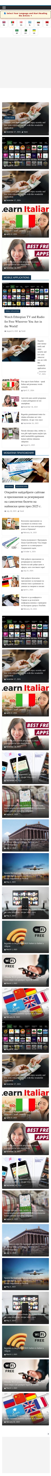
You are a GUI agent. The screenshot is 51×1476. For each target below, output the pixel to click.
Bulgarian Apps (21, 479)
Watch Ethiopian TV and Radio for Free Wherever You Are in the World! (25, 153)
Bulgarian (9, 479)
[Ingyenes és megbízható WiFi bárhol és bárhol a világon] (25, 929)
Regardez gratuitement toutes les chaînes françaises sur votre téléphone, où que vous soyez (25, 903)
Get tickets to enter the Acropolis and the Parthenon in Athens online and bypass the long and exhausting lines (25, 835)
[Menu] (4, 8)
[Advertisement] (25, 62)
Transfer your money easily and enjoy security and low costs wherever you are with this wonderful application (24, 187)
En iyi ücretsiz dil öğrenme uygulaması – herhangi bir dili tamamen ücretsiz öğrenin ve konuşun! (24, 1005)
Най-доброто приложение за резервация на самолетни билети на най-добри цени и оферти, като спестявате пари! (33, 555)
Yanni (22, 125)
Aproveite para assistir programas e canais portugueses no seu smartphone (21, 256)
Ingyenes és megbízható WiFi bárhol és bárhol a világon (24, 937)
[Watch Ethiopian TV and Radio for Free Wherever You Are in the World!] (25, 146)
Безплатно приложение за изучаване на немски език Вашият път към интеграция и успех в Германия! (33, 517)
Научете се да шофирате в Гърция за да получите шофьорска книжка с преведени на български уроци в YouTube (33, 594)
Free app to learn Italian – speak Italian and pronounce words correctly (22, 119)
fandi (23, 324)
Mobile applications (12, 113)
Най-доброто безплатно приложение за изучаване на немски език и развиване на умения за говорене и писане (32, 575)
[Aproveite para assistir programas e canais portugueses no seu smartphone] (25, 248)
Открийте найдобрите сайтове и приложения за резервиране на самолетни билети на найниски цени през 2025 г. (24, 492)
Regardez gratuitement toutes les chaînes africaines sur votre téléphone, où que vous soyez (33, 410)
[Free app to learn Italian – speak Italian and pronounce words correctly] (25, 104)
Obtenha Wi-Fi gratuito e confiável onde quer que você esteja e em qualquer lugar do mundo (24, 971)
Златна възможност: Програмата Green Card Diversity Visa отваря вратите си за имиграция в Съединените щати (34, 536)
